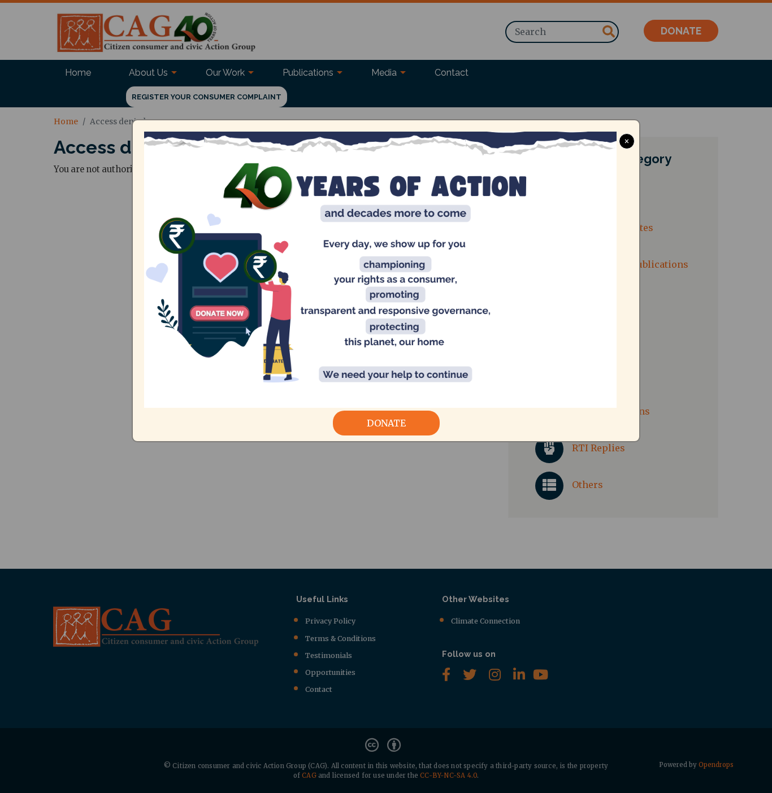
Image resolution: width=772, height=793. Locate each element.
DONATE (386, 423)
